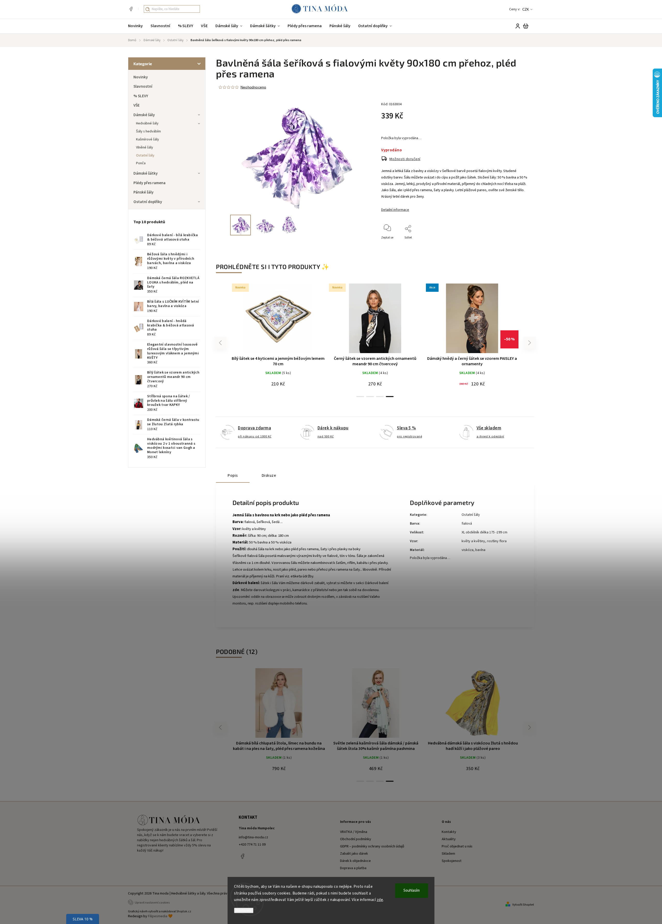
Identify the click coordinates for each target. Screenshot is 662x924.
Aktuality (449, 839)
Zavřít (512, 244)
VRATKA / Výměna (353, 831)
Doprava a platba (353, 868)
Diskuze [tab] (269, 475)
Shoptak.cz (183, 911)
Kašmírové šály (147, 139)
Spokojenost (452, 860)
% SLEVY (140, 96)
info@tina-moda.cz (253, 837)
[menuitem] (137, 26)
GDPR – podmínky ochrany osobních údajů (372, 846)
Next (529, 343)
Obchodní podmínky (355, 839)
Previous (221, 343)
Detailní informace (395, 209)
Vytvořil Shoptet (523, 905)
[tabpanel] (375, 337)
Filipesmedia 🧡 (160, 916)
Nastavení (243, 910)
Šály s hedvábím (148, 131)
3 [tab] (380, 396)
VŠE (136, 105)
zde (380, 900)
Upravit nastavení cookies (152, 902)
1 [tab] (360, 396)
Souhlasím (411, 890)
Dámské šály (144, 115)
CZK (525, 9)
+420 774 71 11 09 (252, 844)
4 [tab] (390, 396)
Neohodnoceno (253, 87)
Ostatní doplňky (147, 202)
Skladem (448, 853)
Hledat (147, 9)
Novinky (140, 77)
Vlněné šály (144, 147)
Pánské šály (143, 192)
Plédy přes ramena (149, 183)
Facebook (131, 9)
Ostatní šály (145, 155)
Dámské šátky (145, 173)
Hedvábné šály (147, 123)
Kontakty (449, 831)
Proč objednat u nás (457, 846)
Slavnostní (142, 86)
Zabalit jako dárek (354, 853)
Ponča (141, 163)
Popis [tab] (233, 475)
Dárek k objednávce (355, 860)
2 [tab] (370, 396)
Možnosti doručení (404, 159)
